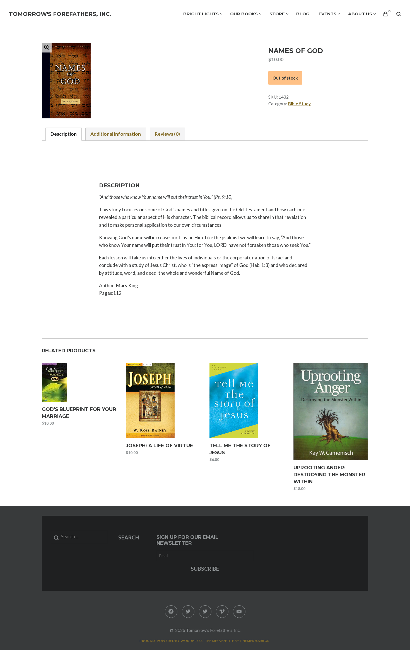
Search (128, 537)
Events (327, 13)
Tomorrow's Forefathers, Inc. (60, 14)
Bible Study (299, 103)
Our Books (244, 13)
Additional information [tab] (115, 134)
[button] (47, 47)
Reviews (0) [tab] (167, 134)
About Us (360, 13)
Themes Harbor (254, 641)
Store (277, 13)
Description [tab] (63, 134)
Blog (302, 13)
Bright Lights (201, 13)
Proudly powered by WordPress (170, 641)
